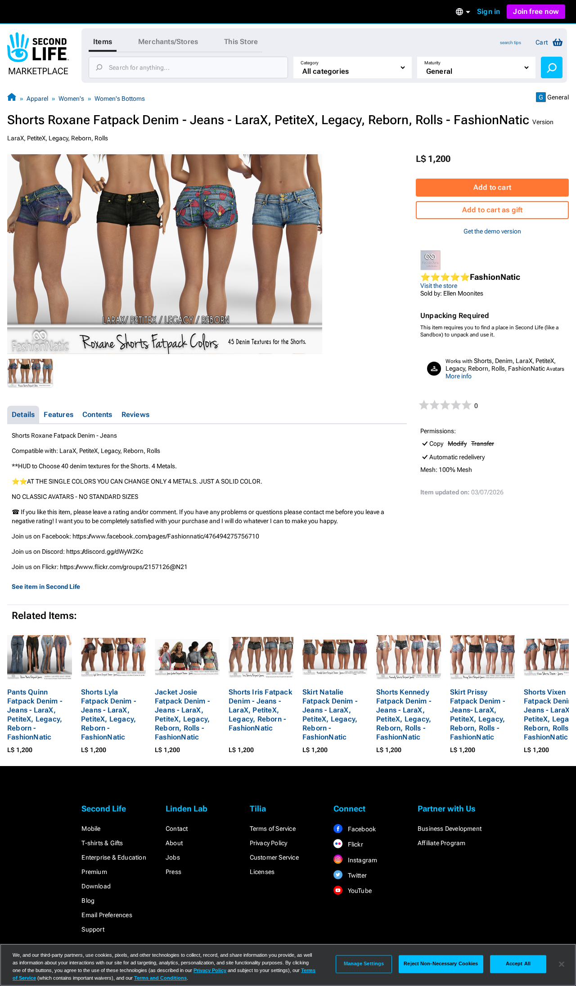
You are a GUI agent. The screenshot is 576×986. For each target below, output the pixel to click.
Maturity (432, 62)
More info (459, 376)
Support (92, 929)
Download (96, 886)
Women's (71, 98)
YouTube (359, 890)
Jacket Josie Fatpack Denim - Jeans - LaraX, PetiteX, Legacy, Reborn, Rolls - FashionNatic (182, 714)
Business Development (450, 828)
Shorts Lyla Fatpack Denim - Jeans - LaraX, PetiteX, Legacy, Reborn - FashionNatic (108, 714)
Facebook (361, 829)
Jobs (173, 857)
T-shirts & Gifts (102, 843)
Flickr (354, 844)
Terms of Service (273, 828)
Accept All (518, 964)
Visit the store (438, 285)
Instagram (361, 860)
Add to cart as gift (492, 210)
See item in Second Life (46, 586)
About (174, 843)
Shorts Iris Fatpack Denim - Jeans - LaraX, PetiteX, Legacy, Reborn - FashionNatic (260, 710)
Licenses (262, 871)
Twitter (356, 875)
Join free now (536, 11)
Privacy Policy (269, 843)
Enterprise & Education (113, 857)
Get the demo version (492, 231)
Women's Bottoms (119, 98)
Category (310, 62)
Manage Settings (364, 964)
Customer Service (274, 857)
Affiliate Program (441, 843)
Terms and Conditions (160, 978)
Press (173, 871)
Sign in (488, 11)
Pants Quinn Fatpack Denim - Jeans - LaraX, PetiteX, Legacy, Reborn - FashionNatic (34, 714)
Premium (94, 871)
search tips (510, 42)
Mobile (90, 828)
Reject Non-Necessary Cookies (441, 964)
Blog (87, 900)
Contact (177, 828)
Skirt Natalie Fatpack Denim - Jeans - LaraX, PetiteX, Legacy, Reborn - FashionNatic (329, 714)
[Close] (562, 964)
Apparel (37, 98)
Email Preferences (106, 915)
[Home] (11, 98)
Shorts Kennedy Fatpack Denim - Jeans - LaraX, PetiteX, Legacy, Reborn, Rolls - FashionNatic (403, 714)
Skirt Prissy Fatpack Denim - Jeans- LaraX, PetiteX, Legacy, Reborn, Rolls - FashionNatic (477, 714)
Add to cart (492, 187)
